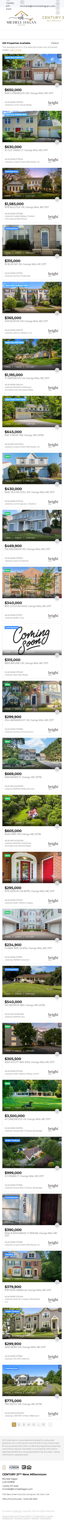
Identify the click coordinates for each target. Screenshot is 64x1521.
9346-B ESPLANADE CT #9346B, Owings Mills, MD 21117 (31, 1234)
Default (55, 43)
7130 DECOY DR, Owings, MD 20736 (23, 1404)
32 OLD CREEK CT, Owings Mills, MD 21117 (26, 150)
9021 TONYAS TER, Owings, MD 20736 (24, 435)
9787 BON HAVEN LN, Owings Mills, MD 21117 (28, 1290)
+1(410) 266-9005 (30, 1499)
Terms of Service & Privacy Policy (17, 1516)
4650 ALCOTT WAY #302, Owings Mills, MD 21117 (29, 1062)
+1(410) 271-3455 (10, 1486)
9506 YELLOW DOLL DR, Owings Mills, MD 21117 (29, 492)
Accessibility (45, 1518)
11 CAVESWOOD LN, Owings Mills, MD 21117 (27, 378)
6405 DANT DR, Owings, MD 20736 (23, 834)
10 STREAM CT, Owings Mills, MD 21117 (24, 1176)
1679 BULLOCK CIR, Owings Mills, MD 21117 (27, 207)
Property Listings (22, 1518)
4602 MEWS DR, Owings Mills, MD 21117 (25, 1347)
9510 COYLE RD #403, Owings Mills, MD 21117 (28, 606)
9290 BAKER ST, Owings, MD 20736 (23, 777)
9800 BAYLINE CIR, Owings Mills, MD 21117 (26, 663)
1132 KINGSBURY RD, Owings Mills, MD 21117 (27, 549)
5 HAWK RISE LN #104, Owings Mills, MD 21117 (28, 948)
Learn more (16, 50)
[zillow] (58, 3)
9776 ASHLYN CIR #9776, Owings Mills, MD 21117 (29, 891)
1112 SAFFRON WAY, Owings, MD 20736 (25, 1005)
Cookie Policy (39, 1516)
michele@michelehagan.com (17, 1489)
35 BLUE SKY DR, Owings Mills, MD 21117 (25, 264)
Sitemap (35, 1518)
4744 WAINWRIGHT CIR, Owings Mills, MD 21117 (29, 720)
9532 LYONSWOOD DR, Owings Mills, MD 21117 (29, 93)
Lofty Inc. (18, 1511)
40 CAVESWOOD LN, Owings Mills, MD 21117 (27, 1119)
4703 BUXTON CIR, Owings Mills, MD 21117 (26, 321)
